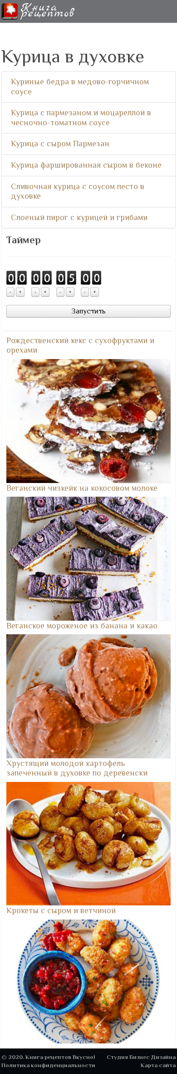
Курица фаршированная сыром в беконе (86, 165)
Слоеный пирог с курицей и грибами (79, 217)
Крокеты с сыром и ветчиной (61, 910)
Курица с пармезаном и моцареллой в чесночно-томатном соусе (81, 117)
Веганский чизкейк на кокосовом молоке (81, 488)
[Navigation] (172, 11)
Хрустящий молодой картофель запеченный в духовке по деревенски (77, 768)
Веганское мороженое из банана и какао (81, 625)
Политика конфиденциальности (48, 1065)
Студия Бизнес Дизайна (141, 1056)
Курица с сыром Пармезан (60, 143)
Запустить (88, 311)
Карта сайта (158, 1065)
